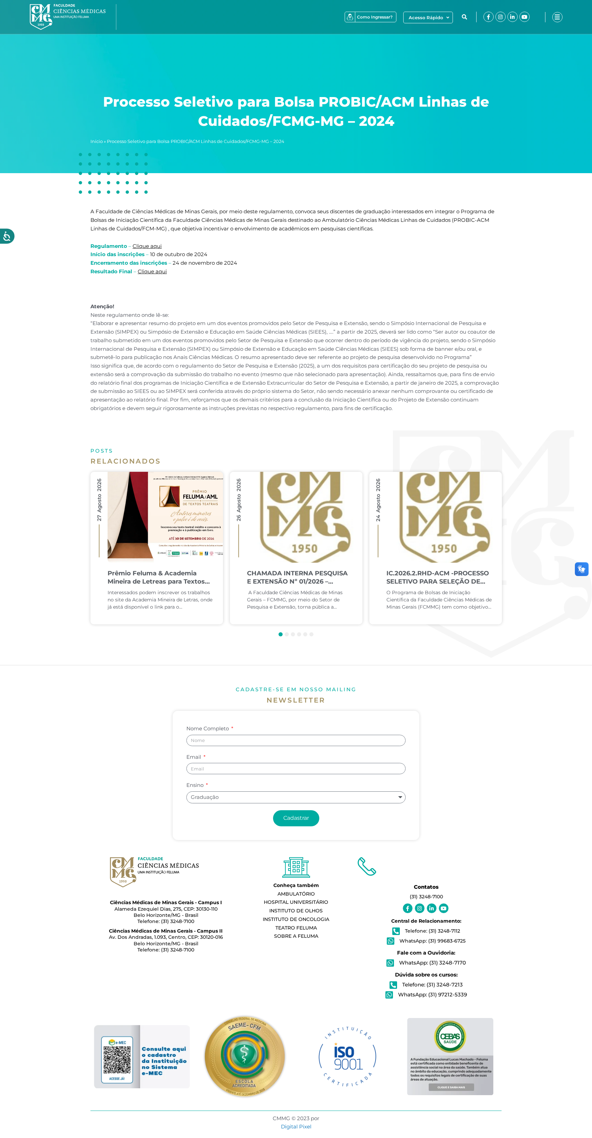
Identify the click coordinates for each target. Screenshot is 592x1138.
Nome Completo (208, 728)
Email (194, 757)
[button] (464, 17)
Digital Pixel (296, 1126)
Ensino (195, 785)
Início (96, 141)
